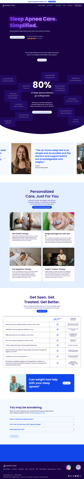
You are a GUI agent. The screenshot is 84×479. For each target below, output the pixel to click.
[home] (19, 5)
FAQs (37, 469)
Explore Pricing (42, 60)
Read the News (52, 1)
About (64, 5)
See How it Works (42, 311)
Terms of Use (23, 477)
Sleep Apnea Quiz (52, 469)
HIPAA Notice (36, 477)
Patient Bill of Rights (44, 477)
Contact (59, 469)
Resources (70, 5)
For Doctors (14, 469)
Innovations (58, 5)
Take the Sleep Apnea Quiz (17, 37)
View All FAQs (14, 436)
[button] (50, 5)
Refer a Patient (42, 469)
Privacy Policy (30, 477)
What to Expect (41, 5)
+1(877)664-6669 (17, 475)
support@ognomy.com (38, 413)
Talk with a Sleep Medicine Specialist (42, 112)
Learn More (66, 383)
